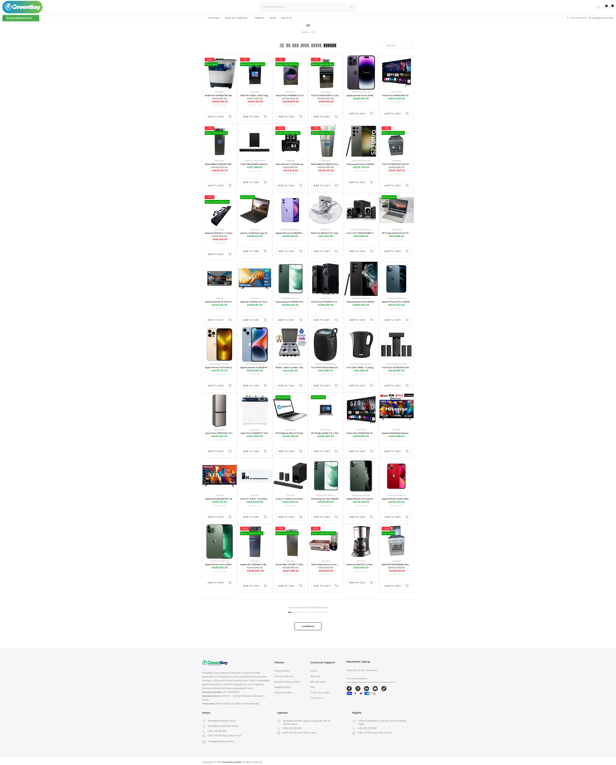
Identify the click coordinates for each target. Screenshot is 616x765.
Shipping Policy (282, 687)
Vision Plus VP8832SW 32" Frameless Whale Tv (370, 433)
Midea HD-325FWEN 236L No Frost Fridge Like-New (266, 564)
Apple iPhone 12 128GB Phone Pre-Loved (296, 233)
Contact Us (316, 698)
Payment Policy (283, 692)
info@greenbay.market (221, 741)
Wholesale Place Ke (361, 92)
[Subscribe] (392, 678)
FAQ (312, 687)
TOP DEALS (213, 18)
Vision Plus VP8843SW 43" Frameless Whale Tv (406, 95)
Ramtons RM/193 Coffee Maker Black (366, 564)
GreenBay (219, 92)
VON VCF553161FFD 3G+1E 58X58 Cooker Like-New (408, 164)
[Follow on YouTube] (375, 688)
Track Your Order (319, 692)
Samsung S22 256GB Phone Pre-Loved (296, 301)
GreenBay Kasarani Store (221, 720)
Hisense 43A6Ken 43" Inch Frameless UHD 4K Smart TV (268, 301)
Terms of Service (283, 676)
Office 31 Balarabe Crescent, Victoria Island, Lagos (382, 722)
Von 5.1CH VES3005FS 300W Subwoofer (402, 367)
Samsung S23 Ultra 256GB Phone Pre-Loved (369, 164)
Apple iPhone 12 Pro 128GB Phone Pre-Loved (405, 301)
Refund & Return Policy (287, 681)
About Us (315, 676)
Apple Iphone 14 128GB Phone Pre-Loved (261, 367)
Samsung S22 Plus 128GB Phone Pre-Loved (333, 498)
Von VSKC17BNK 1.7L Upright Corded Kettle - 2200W (373, 367)
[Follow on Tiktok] (384, 688)
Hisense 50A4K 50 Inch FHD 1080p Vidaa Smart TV (231, 301)
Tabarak (219, 298)
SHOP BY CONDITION (236, 18)
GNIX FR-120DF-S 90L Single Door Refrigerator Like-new (269, 95)
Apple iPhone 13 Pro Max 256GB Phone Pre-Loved (230, 367)
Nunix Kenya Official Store (290, 364)
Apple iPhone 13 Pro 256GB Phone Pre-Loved (228, 564)
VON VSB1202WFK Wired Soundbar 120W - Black (265, 164)
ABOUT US (286, 18)
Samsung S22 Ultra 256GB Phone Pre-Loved (369, 301)
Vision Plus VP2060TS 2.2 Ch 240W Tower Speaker (337, 301)
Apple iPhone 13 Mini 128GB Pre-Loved (401, 498)
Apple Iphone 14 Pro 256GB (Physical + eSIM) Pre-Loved (375, 95)
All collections (318, 681)
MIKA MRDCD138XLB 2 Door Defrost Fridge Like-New (338, 164)
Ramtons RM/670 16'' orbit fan (327, 233)
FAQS (273, 18)
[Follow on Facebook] (349, 688)
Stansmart (255, 229)
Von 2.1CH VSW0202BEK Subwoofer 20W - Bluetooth (374, 233)
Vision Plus (396, 92)
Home (305, 32)
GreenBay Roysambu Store (223, 726)
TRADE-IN (259, 18)
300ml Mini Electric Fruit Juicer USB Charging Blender (338, 564)
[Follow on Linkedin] (366, 688)
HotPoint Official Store (255, 160)
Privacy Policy (281, 671)
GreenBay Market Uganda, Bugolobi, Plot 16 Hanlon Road (306, 722)
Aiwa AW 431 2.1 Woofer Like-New (293, 164)
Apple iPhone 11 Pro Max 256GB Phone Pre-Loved (371, 498)
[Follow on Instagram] (358, 688)
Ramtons (325, 229)
